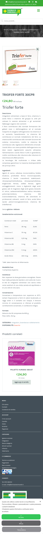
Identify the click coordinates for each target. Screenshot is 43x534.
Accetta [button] (21, 517)
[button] (37, 49)
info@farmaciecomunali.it (15, 484)
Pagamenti (5, 463)
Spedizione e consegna (9, 468)
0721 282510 (8, 482)
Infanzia (4, 448)
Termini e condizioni (8, 460)
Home (6, 30)
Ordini (4, 424)
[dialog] (21, 516)
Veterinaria (5, 451)
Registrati (5, 429)
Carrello (4, 421)
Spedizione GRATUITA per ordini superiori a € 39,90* (21, 4)
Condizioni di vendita (8, 409)
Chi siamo (5, 404)
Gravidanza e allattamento (28, 30)
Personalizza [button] (21, 530)
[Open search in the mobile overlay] (21, 21)
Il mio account (6, 419)
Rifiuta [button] (21, 524)
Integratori (13, 30)
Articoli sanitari (7, 446)
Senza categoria (7, 443)
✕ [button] (40, 501)
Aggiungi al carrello (21, 382)
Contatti (4, 407)
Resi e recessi (6, 465)
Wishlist (4, 426)
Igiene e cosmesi (7, 438)
